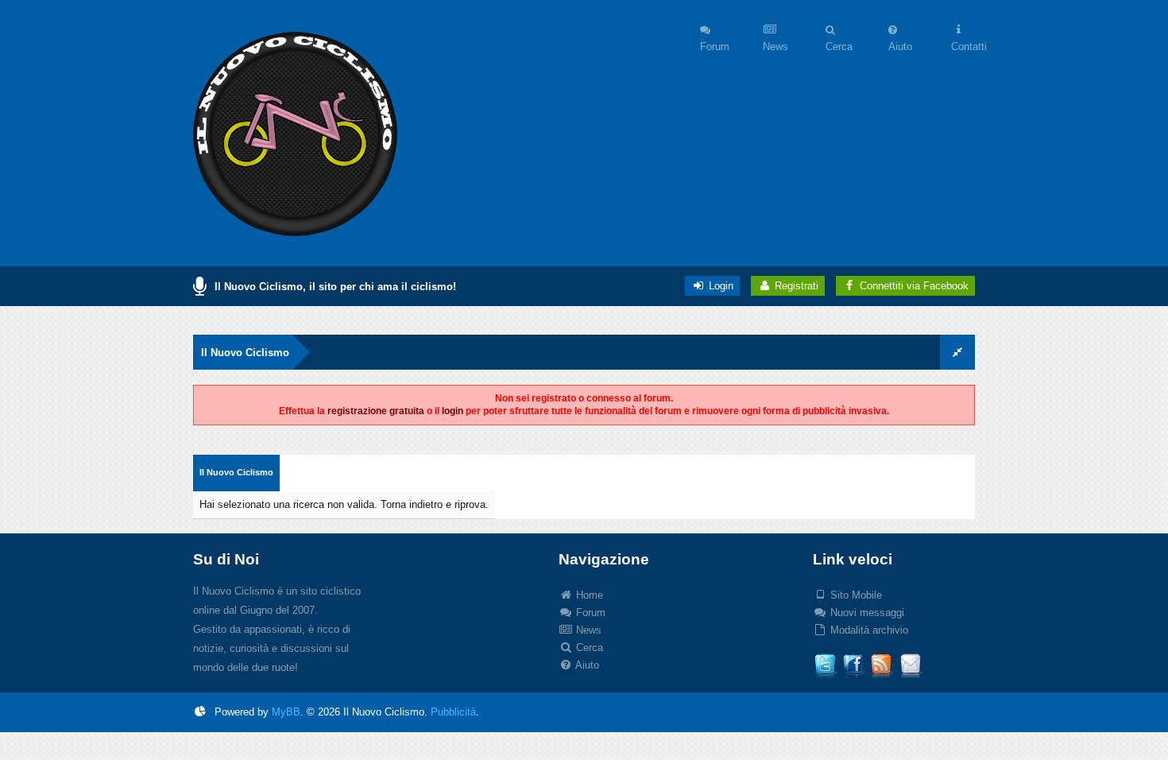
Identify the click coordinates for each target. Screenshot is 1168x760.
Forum (589, 612)
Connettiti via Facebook (914, 286)
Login (719, 286)
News (587, 630)
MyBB (286, 712)
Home (588, 595)
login (452, 411)
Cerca (588, 647)
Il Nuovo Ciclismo (245, 353)
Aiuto (586, 665)
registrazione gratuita (375, 411)
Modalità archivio (867, 630)
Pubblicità (453, 712)
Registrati (795, 286)
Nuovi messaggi (865, 612)
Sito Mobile (854, 595)
